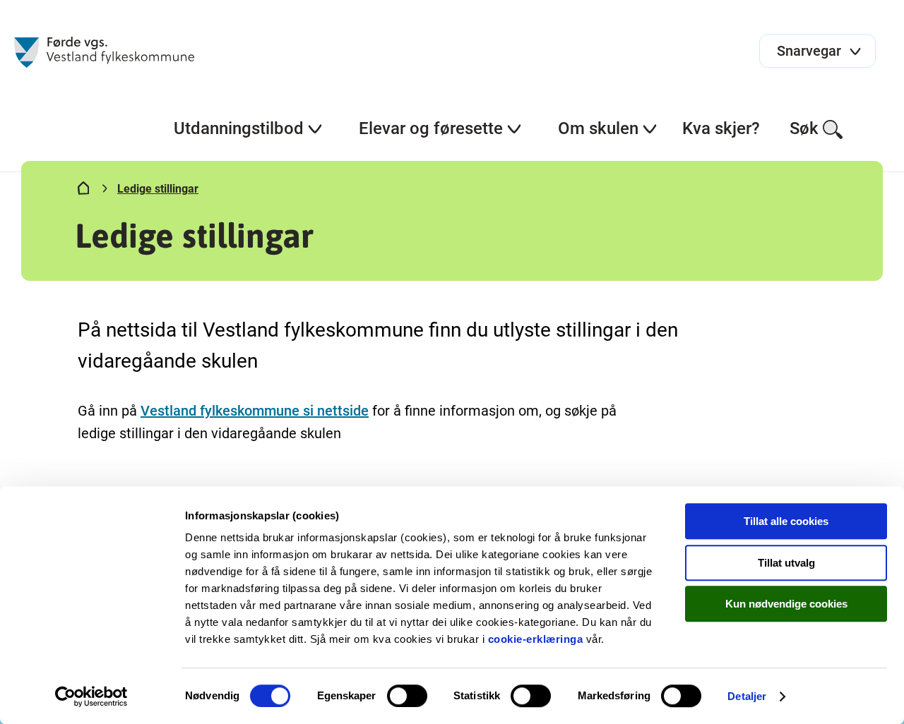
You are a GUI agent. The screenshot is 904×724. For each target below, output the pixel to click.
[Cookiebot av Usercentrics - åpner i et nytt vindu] (91, 696)
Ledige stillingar (157, 188)
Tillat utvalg (786, 563)
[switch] (407, 695)
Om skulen (598, 128)
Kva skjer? (721, 128)
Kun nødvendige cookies (786, 604)
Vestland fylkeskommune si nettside (255, 410)
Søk (804, 128)
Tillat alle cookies (786, 521)
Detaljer (746, 696)
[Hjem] (83, 191)
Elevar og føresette (431, 128)
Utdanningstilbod (239, 128)
